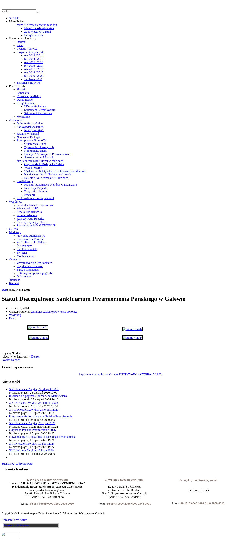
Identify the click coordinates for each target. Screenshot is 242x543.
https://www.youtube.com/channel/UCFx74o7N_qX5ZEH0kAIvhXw (121, 374)
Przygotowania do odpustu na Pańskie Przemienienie (40, 416)
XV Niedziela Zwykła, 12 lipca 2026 (31, 450)
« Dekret (34, 356)
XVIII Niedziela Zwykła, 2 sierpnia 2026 (33, 409)
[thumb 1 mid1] (37, 327)
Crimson (7, 519)
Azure (23, 519)
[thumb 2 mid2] (132, 329)
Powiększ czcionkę (65, 311)
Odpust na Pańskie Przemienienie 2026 (32, 430)
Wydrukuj (15, 315)
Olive (15, 519)
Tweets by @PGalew (16, 525)
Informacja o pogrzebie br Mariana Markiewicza (38, 396)
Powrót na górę (11, 359)
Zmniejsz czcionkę (42, 311)
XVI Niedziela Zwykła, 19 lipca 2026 (31, 443)
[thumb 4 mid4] (132, 337)
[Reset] (38, 12)
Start (4, 289)
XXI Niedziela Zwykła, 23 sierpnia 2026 (33, 402)
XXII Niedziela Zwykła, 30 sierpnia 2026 (34, 389)
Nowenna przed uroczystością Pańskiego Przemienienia (42, 436)
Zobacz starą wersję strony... (18, 4)
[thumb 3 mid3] (38, 337)
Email (12, 318)
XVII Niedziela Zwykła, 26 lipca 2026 (32, 423)
